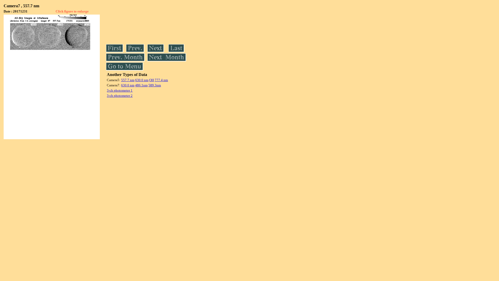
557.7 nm (127, 80)
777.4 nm (161, 80)
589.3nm (154, 85)
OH (151, 80)
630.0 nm (141, 80)
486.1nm (141, 85)
